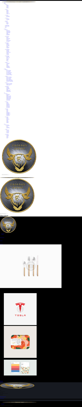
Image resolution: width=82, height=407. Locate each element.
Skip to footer (5, 0)
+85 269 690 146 (2, 398)
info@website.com (2, 237)
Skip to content (1, 0)
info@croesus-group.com (3, 396)
